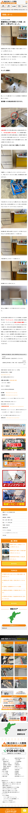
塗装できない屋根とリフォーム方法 (10, 790)
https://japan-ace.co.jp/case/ (11, 392)
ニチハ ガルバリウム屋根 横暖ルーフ (11, 798)
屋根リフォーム (3, 6)
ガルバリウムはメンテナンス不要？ (10, 788)
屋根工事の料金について (20, 758)
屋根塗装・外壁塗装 (6, 517)
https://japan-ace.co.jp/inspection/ (17, 406)
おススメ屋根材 (6, 795)
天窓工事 (4, 535)
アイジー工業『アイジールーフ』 (10, 797)
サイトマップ (4, 793)
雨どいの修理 (5, 771)
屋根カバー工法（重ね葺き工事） (9, 512)
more (15, 563)
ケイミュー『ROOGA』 (8, 800)
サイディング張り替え (7, 530)
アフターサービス (18, 768)
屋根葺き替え (5, 514)
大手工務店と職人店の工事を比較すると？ (11, 792)
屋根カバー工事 (6, 763)
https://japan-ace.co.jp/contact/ (13, 417)
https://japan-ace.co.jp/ (5, 374)
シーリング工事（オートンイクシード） (10, 532)
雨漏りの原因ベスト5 (7, 785)
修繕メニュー (8, 6)
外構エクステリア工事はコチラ (9, 802)
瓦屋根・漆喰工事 (6, 525)
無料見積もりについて (19, 776)
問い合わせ (25, 6)
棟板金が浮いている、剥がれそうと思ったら (12, 784)
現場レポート (17, 766)
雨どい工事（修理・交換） (8, 519)
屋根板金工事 (5, 527)
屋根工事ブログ (5, 780)
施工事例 (14, 6)
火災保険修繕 (18, 761)
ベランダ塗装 (5, 773)
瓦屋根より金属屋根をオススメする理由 (11, 787)
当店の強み (17, 769)
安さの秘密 (18, 759)
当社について (19, 6)
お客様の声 (17, 764)
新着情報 (17, 773)
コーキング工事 (6, 774)
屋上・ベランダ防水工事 (7, 522)
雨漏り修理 (5, 776)
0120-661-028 (13, 380)
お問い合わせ (17, 774)
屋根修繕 (4, 769)
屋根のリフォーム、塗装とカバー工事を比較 (12, 782)
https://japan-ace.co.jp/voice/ (12, 395)
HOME (4, 758)
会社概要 (17, 771)
